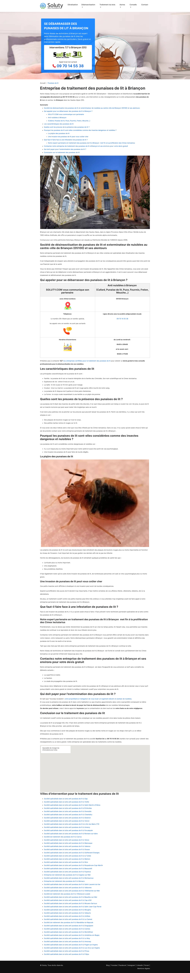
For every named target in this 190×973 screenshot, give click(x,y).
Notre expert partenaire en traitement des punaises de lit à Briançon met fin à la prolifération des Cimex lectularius (91, 143)
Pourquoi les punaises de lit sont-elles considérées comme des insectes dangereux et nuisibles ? (80, 130)
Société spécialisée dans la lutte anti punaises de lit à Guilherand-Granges (71, 853)
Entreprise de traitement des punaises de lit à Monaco (64, 881)
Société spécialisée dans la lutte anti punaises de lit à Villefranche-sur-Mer (72, 891)
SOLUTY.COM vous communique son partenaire (66, 114)
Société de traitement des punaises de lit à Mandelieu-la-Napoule (68, 922)
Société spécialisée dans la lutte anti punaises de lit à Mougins (67, 910)
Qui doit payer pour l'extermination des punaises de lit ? (65, 149)
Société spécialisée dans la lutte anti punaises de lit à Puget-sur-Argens (71, 945)
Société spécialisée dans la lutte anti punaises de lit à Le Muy (67, 938)
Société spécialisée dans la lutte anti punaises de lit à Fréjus (66, 954)
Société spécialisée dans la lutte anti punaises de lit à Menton (67, 859)
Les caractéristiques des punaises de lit (59, 124)
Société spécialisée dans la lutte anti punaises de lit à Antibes (67, 916)
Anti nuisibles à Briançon (57, 118)
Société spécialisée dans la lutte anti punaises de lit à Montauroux (69, 878)
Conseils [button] (133, 5)
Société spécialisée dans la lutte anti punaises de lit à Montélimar (68, 932)
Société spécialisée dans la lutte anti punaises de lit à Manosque (68, 843)
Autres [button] (122, 5)
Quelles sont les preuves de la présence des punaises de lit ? (66, 127)
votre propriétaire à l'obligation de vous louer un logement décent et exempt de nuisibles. (98, 699)
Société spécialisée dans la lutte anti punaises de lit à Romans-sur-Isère (71, 834)
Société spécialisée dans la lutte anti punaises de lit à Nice (66, 862)
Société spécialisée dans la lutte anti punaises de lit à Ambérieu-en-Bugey (71, 935)
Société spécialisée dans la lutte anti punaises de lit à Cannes (67, 929)
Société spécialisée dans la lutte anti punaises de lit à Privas (66, 951)
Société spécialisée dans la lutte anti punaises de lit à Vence (66, 840)
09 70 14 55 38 (70, 65)
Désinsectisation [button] (88, 5)
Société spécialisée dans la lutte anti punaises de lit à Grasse (67, 849)
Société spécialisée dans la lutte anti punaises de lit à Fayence (67, 872)
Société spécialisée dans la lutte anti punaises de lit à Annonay (67, 941)
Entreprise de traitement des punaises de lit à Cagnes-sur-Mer (67, 875)
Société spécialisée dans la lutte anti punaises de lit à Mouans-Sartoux (70, 903)
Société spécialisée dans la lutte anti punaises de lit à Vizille (66, 802)
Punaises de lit (53, 83)
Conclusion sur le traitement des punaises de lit (62, 152)
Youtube (114, 965)
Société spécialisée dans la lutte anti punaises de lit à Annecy (67, 827)
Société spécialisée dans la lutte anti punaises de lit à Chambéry (68, 815)
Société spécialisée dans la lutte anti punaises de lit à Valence (67, 846)
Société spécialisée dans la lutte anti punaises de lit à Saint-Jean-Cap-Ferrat (72, 907)
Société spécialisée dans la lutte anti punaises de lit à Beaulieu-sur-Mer (70, 897)
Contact (144, 5)
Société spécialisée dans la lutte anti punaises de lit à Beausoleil (68, 868)
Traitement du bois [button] (107, 5)
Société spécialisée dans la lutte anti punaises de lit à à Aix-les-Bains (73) (71, 824)
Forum (146, 965)
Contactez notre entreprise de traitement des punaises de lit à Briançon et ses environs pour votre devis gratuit (86, 146)
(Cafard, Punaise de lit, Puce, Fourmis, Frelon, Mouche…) (69, 121)
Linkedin (140, 965)
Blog (108, 965)
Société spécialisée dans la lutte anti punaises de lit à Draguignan (68, 926)
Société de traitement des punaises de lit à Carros (63, 837)
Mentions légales (143, 968)
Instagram (131, 965)
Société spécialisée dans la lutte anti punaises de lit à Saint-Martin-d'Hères (72, 805)
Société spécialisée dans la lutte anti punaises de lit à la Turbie (67, 856)
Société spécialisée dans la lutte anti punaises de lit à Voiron (66, 821)
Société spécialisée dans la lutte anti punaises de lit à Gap (66, 799)
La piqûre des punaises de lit (58, 133)
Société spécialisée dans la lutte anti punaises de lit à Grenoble (67, 811)
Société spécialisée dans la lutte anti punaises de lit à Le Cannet (68, 919)
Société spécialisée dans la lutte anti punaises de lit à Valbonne (67, 888)
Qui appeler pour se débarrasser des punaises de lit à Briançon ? (68, 111)
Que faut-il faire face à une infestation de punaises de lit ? (65, 140)
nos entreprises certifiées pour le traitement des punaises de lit (87, 361)
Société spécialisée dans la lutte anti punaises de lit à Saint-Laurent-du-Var (72, 884)
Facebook (122, 965)
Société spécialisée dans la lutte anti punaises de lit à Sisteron (67, 818)
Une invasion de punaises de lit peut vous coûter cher (68, 137)
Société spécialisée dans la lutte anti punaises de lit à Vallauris (67, 913)
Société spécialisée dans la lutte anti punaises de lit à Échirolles (68, 808)
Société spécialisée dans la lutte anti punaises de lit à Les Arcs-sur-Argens (72, 948)
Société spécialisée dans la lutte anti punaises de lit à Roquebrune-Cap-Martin (73, 865)
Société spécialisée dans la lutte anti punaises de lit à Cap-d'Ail (67, 900)
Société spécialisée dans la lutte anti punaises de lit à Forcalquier (68, 830)
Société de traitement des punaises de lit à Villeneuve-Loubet (67, 894)
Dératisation (73, 5)
